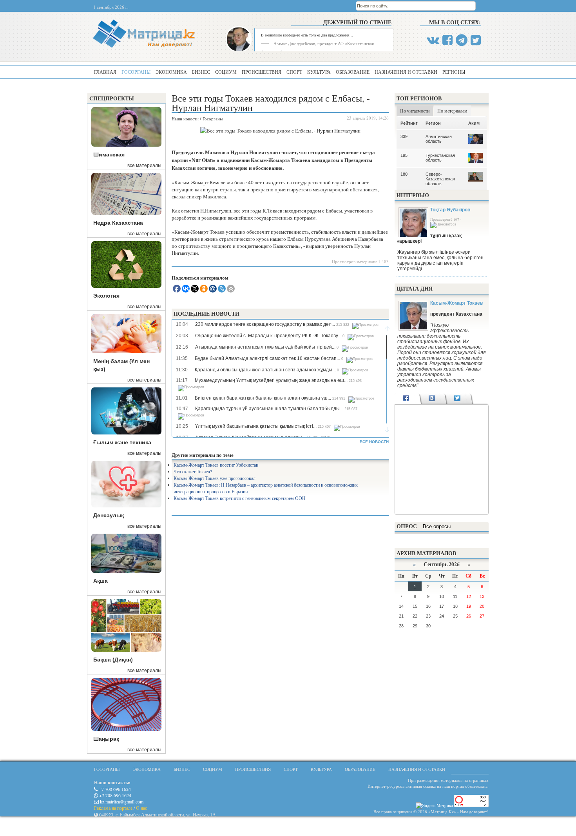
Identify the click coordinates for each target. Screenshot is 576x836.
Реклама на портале (113, 808)
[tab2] (431, 398)
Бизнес (201, 72)
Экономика (171, 72)
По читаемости (414, 110)
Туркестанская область (440, 157)
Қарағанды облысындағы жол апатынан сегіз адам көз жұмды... (265, 370)
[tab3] (457, 398)
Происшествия (261, 72)
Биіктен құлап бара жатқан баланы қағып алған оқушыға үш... (263, 398)
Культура (319, 72)
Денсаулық (108, 515)
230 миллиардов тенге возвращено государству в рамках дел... (265, 324)
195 (404, 155)
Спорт (294, 72)
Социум (226, 72)
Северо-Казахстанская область (440, 179)
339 (404, 136)
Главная (105, 72)
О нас (141, 808)
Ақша (100, 581)
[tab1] (406, 398)
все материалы (144, 165)
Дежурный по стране (357, 22)
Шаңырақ (106, 739)
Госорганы (135, 72)
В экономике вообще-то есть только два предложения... (307, 35)
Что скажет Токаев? (193, 471)
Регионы (453, 72)
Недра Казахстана (118, 223)
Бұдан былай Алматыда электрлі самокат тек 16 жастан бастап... (267, 358)
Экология (106, 296)
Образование (353, 72)
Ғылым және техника (122, 442)
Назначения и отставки (406, 72)
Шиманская (109, 154)
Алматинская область (439, 139)
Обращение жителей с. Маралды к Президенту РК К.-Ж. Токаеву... (268, 335)
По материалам (452, 110)
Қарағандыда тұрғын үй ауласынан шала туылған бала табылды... (269, 408)
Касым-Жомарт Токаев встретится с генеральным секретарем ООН (240, 498)
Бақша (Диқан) (113, 659)
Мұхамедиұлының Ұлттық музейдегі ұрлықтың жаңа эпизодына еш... (271, 380)
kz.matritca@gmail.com (121, 801)
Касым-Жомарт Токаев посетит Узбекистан (216, 465)
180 (404, 174)
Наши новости (185, 119)
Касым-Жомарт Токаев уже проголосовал (214, 478)
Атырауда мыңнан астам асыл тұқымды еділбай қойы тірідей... (265, 347)
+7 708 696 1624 (114, 789)
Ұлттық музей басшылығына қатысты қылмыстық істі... (256, 426)
